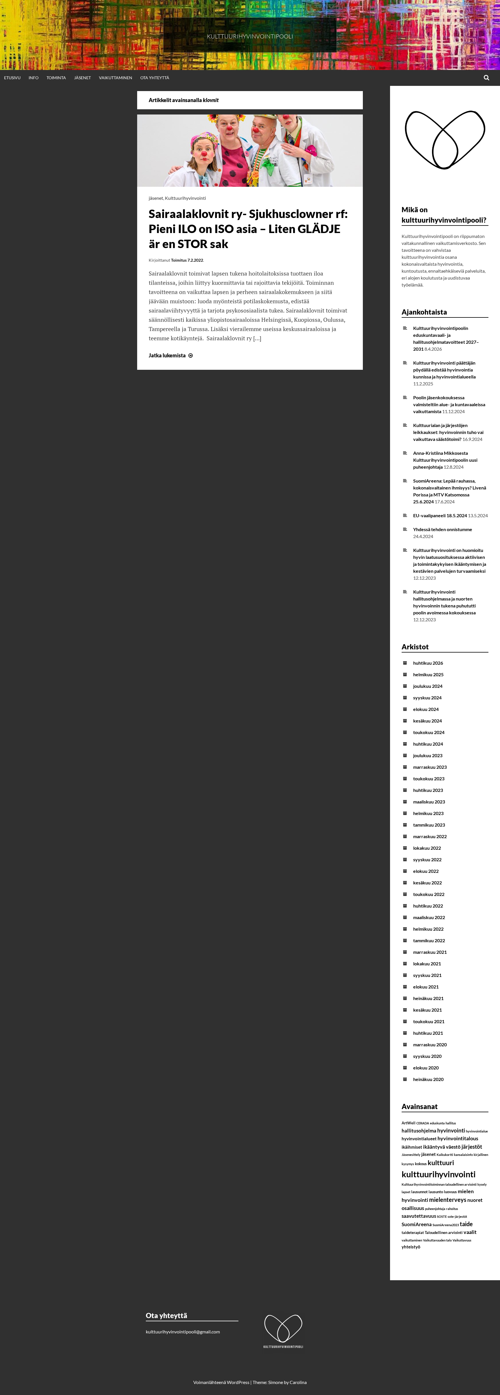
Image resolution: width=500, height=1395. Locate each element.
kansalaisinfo (463, 1154)
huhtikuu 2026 (428, 663)
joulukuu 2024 (427, 686)
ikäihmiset (412, 1147)
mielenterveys (447, 1199)
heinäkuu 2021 (428, 998)
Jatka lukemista (171, 355)
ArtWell (409, 1123)
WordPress (238, 1382)
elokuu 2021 (426, 986)
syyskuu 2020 (427, 1056)
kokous (421, 1163)
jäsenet (156, 198)
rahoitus (452, 1209)
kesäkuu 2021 (427, 1009)
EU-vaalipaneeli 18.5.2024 (440, 515)
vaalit (470, 1232)
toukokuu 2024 (428, 732)
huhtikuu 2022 (428, 905)
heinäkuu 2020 (428, 1079)
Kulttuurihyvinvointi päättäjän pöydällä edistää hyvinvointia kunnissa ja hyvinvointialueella (444, 369)
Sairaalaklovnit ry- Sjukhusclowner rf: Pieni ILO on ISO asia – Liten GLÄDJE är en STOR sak (248, 229)
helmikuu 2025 (428, 674)
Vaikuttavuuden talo (437, 1240)
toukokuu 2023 (428, 778)
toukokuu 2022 (428, 894)
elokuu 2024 (426, 709)
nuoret (475, 1200)
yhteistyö (411, 1246)
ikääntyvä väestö (442, 1147)
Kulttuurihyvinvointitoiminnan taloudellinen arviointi (439, 1184)
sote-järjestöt (457, 1216)
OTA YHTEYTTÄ (154, 77)
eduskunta (437, 1123)
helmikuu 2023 (428, 813)
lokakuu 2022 (427, 848)
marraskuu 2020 (430, 1044)
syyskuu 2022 (427, 859)
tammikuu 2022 (429, 940)
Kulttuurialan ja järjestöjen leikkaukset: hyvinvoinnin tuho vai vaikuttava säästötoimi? (448, 432)
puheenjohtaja (435, 1209)
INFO (33, 77)
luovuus (450, 1191)
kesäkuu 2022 (427, 882)
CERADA (422, 1123)
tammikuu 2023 (429, 824)
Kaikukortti (445, 1154)
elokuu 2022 (426, 871)
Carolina (298, 1382)
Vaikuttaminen (115, 77)
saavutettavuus (419, 1216)
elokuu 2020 (426, 1067)
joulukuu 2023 (427, 755)
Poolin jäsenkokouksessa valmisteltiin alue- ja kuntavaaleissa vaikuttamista (449, 404)
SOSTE (442, 1216)
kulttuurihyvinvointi (439, 1174)
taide (466, 1223)
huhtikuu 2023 (428, 790)
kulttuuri (441, 1163)
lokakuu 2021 (427, 963)
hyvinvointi (451, 1130)
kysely (482, 1184)
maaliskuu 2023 (429, 801)
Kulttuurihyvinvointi (185, 198)
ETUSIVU (12, 77)
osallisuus (413, 1208)
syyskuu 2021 (427, 975)
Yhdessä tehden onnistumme (442, 529)
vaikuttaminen (412, 1240)
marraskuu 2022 (430, 836)
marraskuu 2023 (430, 767)
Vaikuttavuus (462, 1240)
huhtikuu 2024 (428, 744)
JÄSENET (82, 77)
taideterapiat (413, 1232)
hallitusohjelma (419, 1131)
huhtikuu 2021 (428, 1033)
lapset (406, 1192)
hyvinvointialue (477, 1131)
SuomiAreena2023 (446, 1225)
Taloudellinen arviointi (444, 1232)
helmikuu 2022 (428, 929)
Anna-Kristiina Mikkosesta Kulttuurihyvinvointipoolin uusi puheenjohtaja (445, 460)
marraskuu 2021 (430, 952)
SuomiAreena (417, 1224)
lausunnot (419, 1191)
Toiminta (56, 77)
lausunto (436, 1191)
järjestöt (472, 1146)
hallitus (451, 1123)
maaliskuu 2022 (429, 917)
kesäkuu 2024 (427, 720)
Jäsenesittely (411, 1154)
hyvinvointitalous (458, 1138)
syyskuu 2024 (427, 697)
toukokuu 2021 (428, 1021)
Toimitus (179, 260)
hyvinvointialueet (419, 1138)
